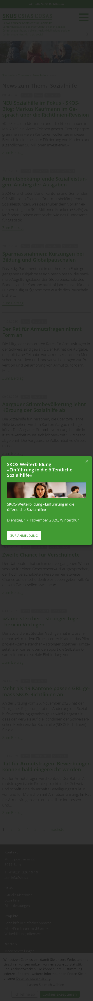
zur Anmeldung (24, 535)
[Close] (87, 461)
